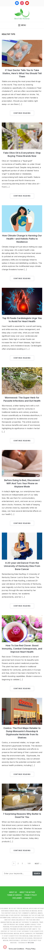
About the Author (27, 892)
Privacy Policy (30, 895)
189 (29, 863)
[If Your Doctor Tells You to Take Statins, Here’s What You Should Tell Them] (22, 41)
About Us (13, 892)
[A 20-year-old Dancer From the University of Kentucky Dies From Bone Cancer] (22, 534)
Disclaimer (17, 898)
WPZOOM (31, 943)
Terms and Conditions (16, 949)
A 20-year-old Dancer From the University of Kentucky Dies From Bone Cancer (22, 566)
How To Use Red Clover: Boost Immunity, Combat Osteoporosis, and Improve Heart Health (22, 648)
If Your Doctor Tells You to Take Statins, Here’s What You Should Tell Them (22, 73)
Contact (28, 898)
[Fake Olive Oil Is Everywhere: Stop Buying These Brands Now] (22, 124)
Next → (38, 864)
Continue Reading (22, 113)
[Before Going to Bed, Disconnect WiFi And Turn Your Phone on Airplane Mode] (22, 451)
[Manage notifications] (5, 947)
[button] (22, 25)
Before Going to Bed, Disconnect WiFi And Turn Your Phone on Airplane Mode (22, 483)
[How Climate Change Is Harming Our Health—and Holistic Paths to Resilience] (22, 206)
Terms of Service (14, 895)
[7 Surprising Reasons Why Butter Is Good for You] (22, 785)
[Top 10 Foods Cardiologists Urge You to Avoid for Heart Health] (22, 289)
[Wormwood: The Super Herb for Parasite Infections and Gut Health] (22, 368)
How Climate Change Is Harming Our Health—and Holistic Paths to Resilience (22, 238)
